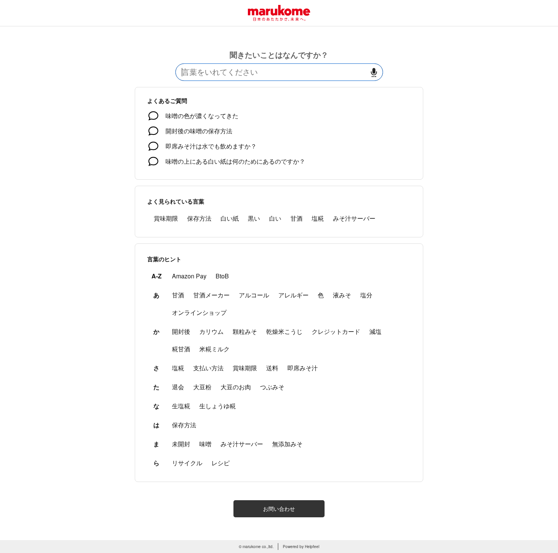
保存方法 (199, 218)
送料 (272, 367)
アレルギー (293, 295)
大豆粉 (202, 386)
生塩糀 (181, 405)
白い (275, 218)
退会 (178, 386)
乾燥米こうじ (284, 331)
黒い (254, 218)
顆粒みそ (245, 331)
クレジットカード (336, 331)
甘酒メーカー (211, 295)
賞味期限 (166, 218)
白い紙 (230, 218)
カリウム (211, 331)
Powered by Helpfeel (301, 546)
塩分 (366, 295)
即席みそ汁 (302, 367)
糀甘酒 (181, 348)
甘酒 (296, 218)
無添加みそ (287, 443)
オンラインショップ (199, 312)
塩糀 (318, 218)
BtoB (222, 276)
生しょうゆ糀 (217, 405)
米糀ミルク (214, 348)
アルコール (254, 295)
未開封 (181, 443)
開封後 (181, 331)
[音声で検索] (374, 72)
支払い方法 (208, 367)
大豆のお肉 (236, 386)
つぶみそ (272, 386)
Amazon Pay (189, 276)
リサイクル (187, 462)
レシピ (220, 462)
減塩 (375, 331)
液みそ (342, 295)
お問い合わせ (279, 508)
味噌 (205, 443)
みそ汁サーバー (354, 218)
